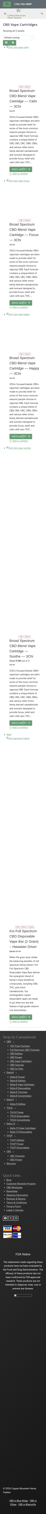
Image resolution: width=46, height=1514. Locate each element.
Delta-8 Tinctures (18, 1092)
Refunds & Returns (16, 1198)
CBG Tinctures (17, 1156)
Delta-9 (10, 1099)
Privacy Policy (14, 1206)
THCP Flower (17, 1144)
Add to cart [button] (17, 169)
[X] (10, 1218)
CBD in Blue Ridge (18, 1500)
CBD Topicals (17, 1065)
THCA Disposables (19, 1116)
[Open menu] (5, 14)
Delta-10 (11, 1123)
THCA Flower (17, 1112)
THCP (10, 1135)
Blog (9, 1180)
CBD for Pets (16, 1068)
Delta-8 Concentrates (20, 1095)
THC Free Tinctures (20, 1046)
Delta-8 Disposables (20, 1088)
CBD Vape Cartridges (21, 1061)
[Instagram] (16, 1218)
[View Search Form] (36, 14)
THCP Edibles (17, 1140)
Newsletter (12, 1191)
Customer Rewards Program (21, 1183)
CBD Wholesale (14, 1187)
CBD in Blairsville (27, 1504)
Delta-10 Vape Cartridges (23, 1128)
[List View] (13, 42)
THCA (10, 1107)
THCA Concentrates (20, 1120)
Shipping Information (17, 1195)
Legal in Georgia (15, 1210)
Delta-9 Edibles (18, 1104)
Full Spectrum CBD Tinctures (24, 1049)
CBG (9, 1151)
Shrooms (11, 1163)
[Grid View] (6, 42)
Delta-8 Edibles (18, 1080)
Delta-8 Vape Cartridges (22, 1084)
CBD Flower (16, 1057)
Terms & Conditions (17, 1202)
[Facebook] (5, 1218)
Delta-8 (10, 1072)
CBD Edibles (16, 1053)
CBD (9, 1041)
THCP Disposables (19, 1147)
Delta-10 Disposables (21, 1131)
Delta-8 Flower (17, 1077)
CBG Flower (16, 1159)
